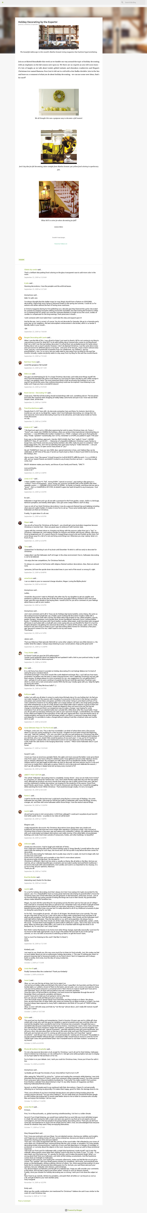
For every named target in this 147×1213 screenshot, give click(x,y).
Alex (25, 668)
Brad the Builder (30, 877)
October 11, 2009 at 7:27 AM (34, 1127)
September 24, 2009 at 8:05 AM (35, 584)
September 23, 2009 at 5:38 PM (35, 473)
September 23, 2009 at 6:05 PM (35, 516)
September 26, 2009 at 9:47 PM (35, 688)
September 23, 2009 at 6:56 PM (35, 541)
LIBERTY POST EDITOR (32, 775)
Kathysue (27, 694)
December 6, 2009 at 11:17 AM (35, 1196)
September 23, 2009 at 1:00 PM (35, 402)
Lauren (26, 811)
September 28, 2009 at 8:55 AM (35, 790)
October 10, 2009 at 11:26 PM (35, 1101)
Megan (26, 522)
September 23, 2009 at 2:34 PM (35, 421)
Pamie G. (27, 796)
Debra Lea (28, 374)
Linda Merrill (28, 968)
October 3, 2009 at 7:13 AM (34, 963)
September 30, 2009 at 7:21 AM (35, 944)
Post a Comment (24, 1201)
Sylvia (26, 1017)
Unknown (27, 844)
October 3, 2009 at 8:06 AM (34, 974)
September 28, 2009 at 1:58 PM (35, 819)
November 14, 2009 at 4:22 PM (35, 1182)
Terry (26, 547)
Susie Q (27, 980)
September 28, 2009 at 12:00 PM (35, 805)
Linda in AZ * (29, 427)
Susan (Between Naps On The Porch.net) (38, 728)
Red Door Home (30, 362)
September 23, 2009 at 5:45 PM (35, 492)
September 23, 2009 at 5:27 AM (35, 289)
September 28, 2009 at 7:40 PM (35, 871)
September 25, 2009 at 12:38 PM (35, 647)
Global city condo (30, 269)
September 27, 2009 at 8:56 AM (35, 722)
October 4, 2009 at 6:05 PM (34, 1043)
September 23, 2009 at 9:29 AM (35, 387)
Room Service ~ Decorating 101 (35, 393)
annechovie (28, 578)
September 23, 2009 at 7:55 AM (35, 356)
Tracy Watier (29, 652)
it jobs (26, 283)
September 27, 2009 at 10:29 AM (36, 748)
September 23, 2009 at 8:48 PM (35, 572)
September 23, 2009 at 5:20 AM (35, 277)
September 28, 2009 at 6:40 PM (35, 838)
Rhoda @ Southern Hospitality (35, 1049)
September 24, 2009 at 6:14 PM (35, 633)
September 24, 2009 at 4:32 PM (35, 605)
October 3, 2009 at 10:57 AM (34, 1011)
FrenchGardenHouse (31, 408)
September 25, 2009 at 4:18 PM (35, 662)
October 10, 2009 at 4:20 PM (34, 1064)
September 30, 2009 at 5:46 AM (35, 883)
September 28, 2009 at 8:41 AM (35, 769)
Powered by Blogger (74, 1210)
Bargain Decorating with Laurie (35, 337)
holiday (21, 259)
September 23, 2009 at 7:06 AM (35, 332)
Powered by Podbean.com (60, 243)
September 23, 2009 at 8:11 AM (35, 368)
